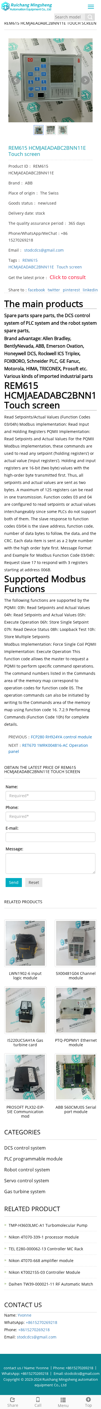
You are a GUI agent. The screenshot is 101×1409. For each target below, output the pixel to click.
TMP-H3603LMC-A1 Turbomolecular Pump (48, 1225)
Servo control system (26, 1181)
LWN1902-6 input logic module (25, 975)
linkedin (90, 289)
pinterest (71, 289)
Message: (14, 848)
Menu (63, 1405)
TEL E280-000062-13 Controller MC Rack (46, 1248)
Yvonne (24, 1315)
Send (14, 882)
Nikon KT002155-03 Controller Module (44, 1272)
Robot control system (27, 1170)
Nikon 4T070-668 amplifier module (41, 1260)
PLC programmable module (33, 1159)
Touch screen (69, 267)
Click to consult (68, 277)
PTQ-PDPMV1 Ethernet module (76, 1042)
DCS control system (25, 1148)
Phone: (12, 807)
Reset (34, 882)
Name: (12, 786)
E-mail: (12, 828)
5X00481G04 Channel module (76, 975)
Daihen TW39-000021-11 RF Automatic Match (51, 1284)
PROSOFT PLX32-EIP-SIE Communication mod (25, 1111)
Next (85, 80)
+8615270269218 (41, 1322)
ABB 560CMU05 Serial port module (76, 1109)
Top (88, 1405)
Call (38, 1405)
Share (12, 1405)
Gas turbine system (24, 1191)
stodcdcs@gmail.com (44, 250)
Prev (15, 80)
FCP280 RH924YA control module (61, 736)
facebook (36, 289)
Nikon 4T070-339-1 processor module (44, 1237)
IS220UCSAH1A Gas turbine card (25, 1042)
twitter (54, 289)
